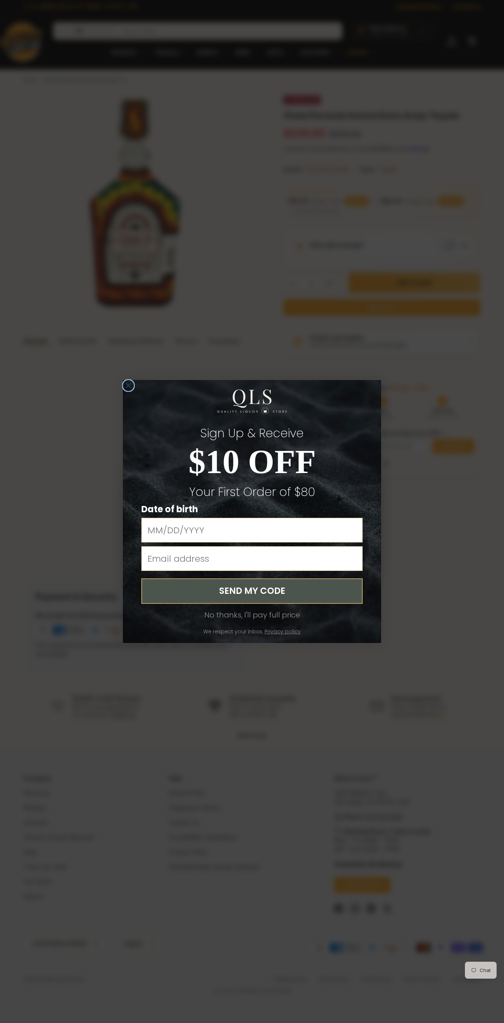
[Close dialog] (128, 385)
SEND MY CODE (252, 591)
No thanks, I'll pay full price (252, 615)
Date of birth (169, 509)
